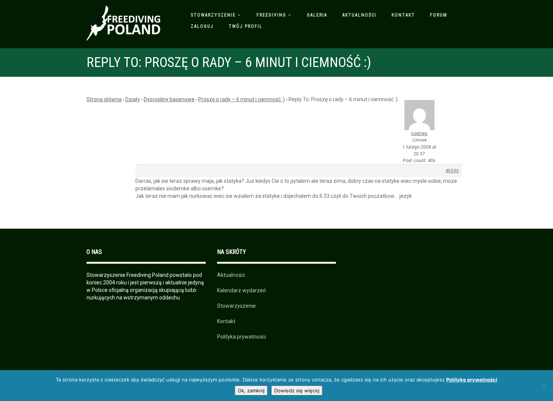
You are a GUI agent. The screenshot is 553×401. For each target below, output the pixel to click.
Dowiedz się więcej (296, 390)
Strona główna (104, 99)
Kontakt (403, 15)
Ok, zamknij (251, 390)
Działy (132, 99)
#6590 (452, 170)
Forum (438, 15)
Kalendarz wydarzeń (241, 290)
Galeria (317, 15)
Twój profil (246, 26)
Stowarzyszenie (213, 15)
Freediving (271, 15)
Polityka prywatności (241, 337)
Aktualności (359, 15)
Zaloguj (202, 26)
